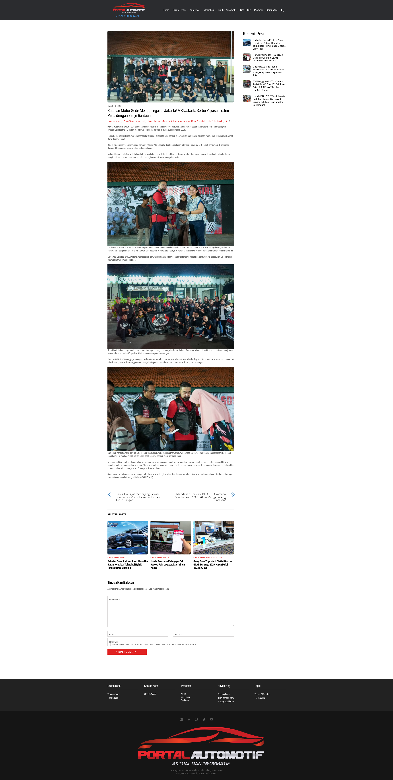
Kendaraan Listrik (214, 557)
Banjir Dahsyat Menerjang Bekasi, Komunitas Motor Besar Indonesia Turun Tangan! (138, 497)
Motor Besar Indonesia (201, 121)
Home (166, 10)
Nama (112, 634)
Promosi (258, 10)
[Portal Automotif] (128, 12)
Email (178, 634)
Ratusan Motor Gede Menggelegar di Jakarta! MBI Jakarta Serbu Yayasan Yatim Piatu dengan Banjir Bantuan (168, 113)
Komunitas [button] (272, 10)
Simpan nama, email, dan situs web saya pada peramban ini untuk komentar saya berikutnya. (154, 644)
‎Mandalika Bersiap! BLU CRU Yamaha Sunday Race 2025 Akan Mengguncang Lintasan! (200, 497)
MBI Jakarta (174, 121)
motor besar (185, 121)
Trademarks (260, 698)
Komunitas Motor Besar (158, 121)
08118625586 (150, 694)
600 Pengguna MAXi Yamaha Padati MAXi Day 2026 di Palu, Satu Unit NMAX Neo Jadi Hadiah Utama (269, 85)
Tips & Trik (245, 10)
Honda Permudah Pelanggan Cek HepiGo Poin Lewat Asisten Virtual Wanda (167, 564)
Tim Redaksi (112, 698)
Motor (166, 557)
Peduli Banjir (217, 121)
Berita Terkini (179, 10)
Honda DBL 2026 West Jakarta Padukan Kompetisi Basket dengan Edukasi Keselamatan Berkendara (269, 100)
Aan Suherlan (113, 121)
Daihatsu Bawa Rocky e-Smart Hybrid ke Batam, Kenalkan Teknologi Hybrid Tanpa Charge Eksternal (127, 564)
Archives (185, 700)
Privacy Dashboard (226, 701)
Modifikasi (209, 10)
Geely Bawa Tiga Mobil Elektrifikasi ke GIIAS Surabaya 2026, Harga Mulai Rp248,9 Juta (212, 564)
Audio (183, 694)
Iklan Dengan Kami (226, 698)
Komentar (114, 600)
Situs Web (113, 642)
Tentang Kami (113, 694)
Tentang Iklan (224, 694)
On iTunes (185, 697)
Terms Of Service (262, 694)
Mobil (122, 557)
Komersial (195, 10)
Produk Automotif (227, 10)
